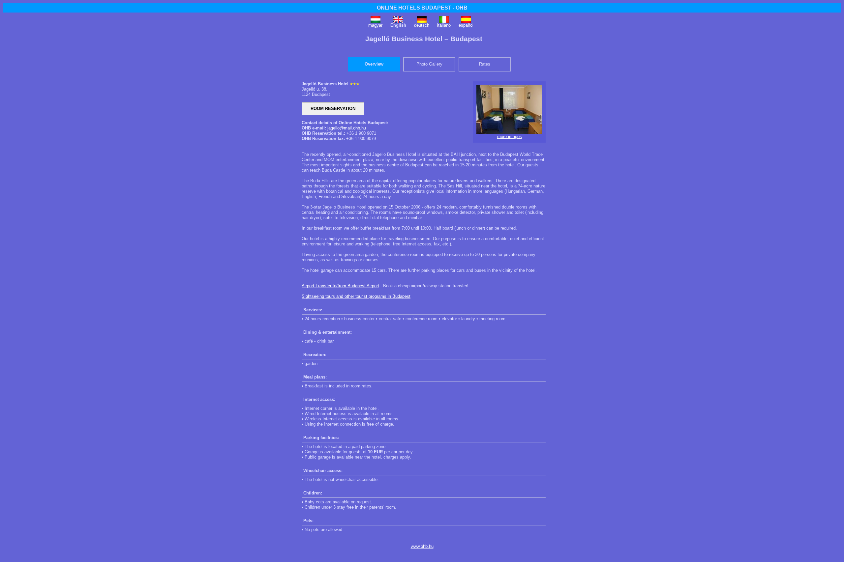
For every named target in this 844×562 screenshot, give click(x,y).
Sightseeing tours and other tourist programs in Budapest (356, 296)
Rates (484, 64)
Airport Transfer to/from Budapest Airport (340, 285)
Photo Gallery (429, 64)
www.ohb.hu (422, 546)
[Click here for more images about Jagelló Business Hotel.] (509, 132)
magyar (375, 25)
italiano (444, 25)
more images (509, 136)
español (466, 25)
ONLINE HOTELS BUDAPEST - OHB (422, 8)
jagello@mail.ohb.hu (346, 128)
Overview (374, 64)
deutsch (421, 25)
